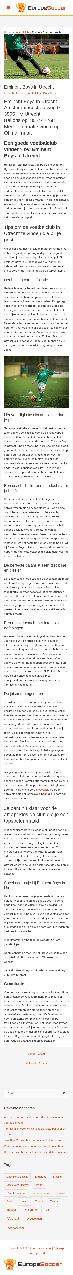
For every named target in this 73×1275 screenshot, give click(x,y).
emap (60, 1248)
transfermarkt (31, 1209)
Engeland (41, 1176)
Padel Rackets (16, 1192)
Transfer (11, 1209)
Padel (39, 1184)
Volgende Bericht (36, 1063)
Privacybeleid (36, 1253)
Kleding (57, 1176)
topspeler (53, 922)
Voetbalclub (34, 93)
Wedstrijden (34, 1218)
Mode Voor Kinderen (18, 1184)
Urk (48, 1209)
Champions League (17, 1176)
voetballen (44, 789)
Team (24, 1201)
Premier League (41, 1193)
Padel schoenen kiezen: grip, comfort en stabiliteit (34, 1146)
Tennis (39, 1201)
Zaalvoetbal (15, 1228)
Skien (10, 1201)
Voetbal (13, 1218)
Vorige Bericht (36, 1053)
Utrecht (10, 93)
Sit (55, 1248)
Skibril (61, 1193)
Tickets (54, 1201)
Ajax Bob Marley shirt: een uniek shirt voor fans (33, 1140)
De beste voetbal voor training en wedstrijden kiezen (36, 1152)
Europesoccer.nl (41, 1248)
